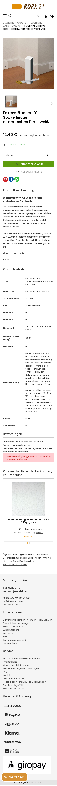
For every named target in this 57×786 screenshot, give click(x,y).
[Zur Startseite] (28, 12)
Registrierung (10, 661)
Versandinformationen (15, 564)
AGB (5, 636)
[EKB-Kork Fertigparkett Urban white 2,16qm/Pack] (28, 516)
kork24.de (22, 22)
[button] (51, 65)
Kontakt (7, 675)
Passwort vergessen (14, 678)
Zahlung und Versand (14, 639)
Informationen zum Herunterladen (21, 658)
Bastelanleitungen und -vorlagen (21, 668)
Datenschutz (10, 643)
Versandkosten (42, 135)
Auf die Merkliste (31, 171)
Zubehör (16, 25)
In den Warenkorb (31, 164)
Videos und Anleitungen (16, 665)
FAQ (5, 671)
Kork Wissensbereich (14, 688)
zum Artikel (28, 536)
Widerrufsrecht (11, 629)
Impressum (9, 633)
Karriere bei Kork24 (13, 626)
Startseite (8, 22)
